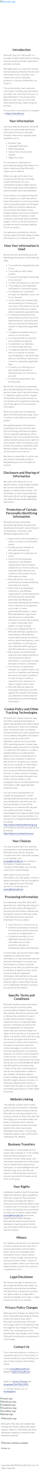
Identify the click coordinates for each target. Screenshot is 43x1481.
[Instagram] (11, 1455)
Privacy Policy (7, 1475)
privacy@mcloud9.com (13, 861)
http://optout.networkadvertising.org (20, 824)
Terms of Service (19, 1381)
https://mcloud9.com (15, 113)
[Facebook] (4, 1455)
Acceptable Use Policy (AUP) (16, 1384)
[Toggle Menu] (39, 6)
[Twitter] (17, 1455)
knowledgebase (10, 1391)
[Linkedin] (24, 1455)
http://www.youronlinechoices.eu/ (19, 833)
